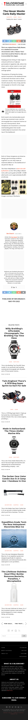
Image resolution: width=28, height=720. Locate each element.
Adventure (8, 505)
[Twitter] (16, 287)
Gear (15, 17)
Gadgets (9, 17)
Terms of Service (19, 712)
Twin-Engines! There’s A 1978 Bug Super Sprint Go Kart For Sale (14, 383)
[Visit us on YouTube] (9, 707)
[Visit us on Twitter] (12, 707)
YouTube (24, 653)
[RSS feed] (2, 3)
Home (3, 647)
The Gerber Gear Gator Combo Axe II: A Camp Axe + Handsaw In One (14, 478)
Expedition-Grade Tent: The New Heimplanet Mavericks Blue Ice (14, 524)
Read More (5, 374)
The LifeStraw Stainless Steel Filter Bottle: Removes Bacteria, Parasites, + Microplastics (14, 576)
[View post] (14, 349)
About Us (4, 653)
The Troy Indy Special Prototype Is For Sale (21, 623)
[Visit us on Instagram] (16, 630)
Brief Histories (6, 650)
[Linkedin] (14, 287)
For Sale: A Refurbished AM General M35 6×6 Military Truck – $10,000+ (8, 623)
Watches (16, 361)
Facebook (23, 647)
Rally (20, 17)
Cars (11, 409)
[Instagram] (12, 287)
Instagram (23, 656)
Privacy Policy (7, 712)
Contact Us (14, 713)
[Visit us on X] (12, 630)
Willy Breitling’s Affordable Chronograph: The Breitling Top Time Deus (14, 333)
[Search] (24, 635)
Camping (16, 505)
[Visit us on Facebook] (9, 630)
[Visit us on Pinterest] (15, 707)
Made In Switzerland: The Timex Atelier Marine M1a (14, 431)
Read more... (10, 690)
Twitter (24, 650)
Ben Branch (12, 44)
